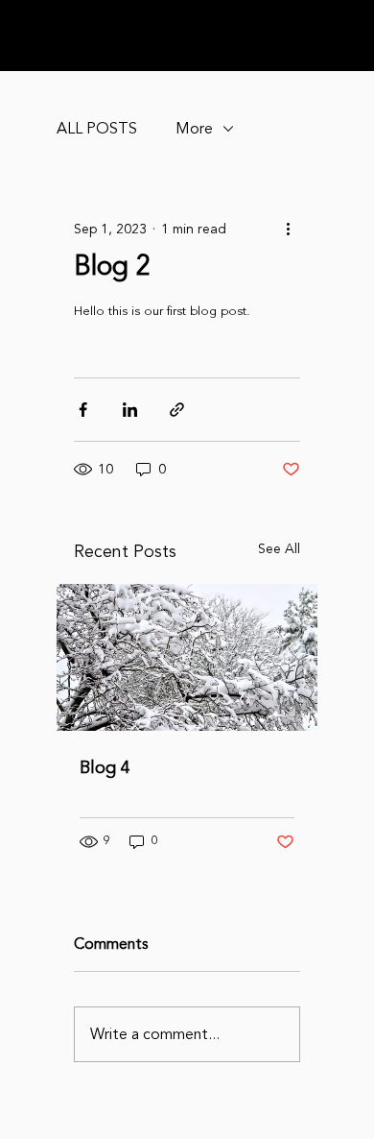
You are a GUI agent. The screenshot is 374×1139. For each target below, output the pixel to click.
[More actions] (288, 228)
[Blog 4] (187, 657)
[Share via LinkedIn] (130, 409)
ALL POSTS (97, 128)
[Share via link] (177, 409)
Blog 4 (105, 767)
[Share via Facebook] (83, 409)
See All (279, 549)
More (194, 128)
